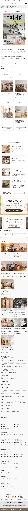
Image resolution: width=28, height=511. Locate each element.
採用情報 (7, 494)
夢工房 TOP (2, 6)
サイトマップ (20, 494)
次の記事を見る (20, 74)
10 (23, 239)
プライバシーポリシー (13, 494)
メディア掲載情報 (13, 6)
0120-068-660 (15, 201)
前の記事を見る (7, 74)
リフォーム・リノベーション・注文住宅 (14, 502)
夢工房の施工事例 (5, 356)
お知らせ (7, 6)
